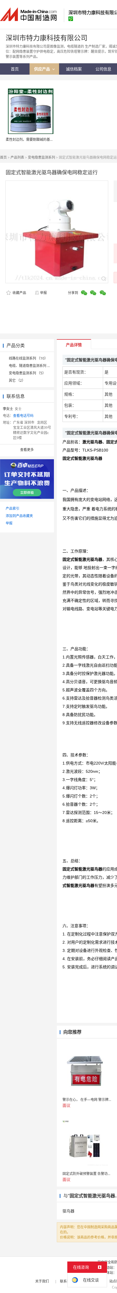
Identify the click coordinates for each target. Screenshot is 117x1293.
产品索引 (12, 508)
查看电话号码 (23, 415)
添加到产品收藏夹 (19, 515)
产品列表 (17, 157)
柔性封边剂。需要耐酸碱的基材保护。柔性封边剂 (43, 139)
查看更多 (27, 449)
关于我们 (42, 1281)
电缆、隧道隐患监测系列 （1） (32, 365)
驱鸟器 (68, 1211)
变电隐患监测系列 (41, 157)
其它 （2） (17, 380)
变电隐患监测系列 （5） (27, 373)
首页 (3, 157)
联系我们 (67, 1281)
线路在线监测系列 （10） (28, 358)
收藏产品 (19, 292)
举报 (43, 292)
